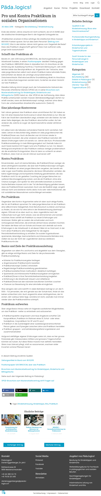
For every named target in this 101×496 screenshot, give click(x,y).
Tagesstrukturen (79, 87)
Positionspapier (34, 61)
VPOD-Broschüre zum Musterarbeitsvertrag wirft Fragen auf (27, 380)
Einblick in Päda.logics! (82, 79)
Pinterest (39, 460)
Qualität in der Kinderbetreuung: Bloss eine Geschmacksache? (84, 28)
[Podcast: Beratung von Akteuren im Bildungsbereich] (34, 420)
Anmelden (40, 478)
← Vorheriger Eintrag (14, 445)
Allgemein (76, 74)
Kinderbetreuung (46, 26)
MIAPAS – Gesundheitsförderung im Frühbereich (56, 429)
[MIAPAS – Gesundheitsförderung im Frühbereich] (56, 420)
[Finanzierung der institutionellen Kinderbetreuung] (11, 420)
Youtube (39, 468)
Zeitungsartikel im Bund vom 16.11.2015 (17, 360)
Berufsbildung (31, 26)
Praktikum (53, 404)
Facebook (40, 464)
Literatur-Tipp (78, 85)
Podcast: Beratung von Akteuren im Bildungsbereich (34, 429)
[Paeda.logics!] (16, 7)
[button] (8, 390)
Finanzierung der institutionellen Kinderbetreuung (11, 429)
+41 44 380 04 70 (8, 474)
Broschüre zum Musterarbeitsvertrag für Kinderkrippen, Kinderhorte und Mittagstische (30, 92)
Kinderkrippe (38, 404)
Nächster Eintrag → (54, 445)
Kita (46, 404)
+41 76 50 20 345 (8, 476)
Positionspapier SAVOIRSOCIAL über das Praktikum (23, 364)
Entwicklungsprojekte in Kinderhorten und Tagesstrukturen (82, 48)
